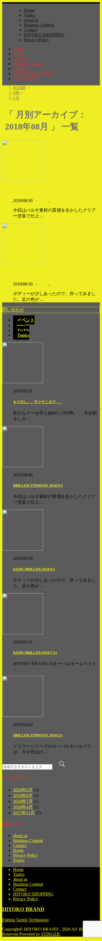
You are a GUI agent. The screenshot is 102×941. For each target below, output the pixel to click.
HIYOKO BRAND (23, 909)
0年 (16, 93)
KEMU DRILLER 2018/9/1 (44, 273)
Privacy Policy (36, 39)
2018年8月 (23, 795)
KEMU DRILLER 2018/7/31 (35, 653)
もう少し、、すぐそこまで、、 (38, 402)
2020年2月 (23, 789)
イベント (26, 320)
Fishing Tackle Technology (25, 920)
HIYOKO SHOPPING (44, 34)
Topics (29, 15)
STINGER (50, 934)
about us (31, 20)
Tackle (43, 200)
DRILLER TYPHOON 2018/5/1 (38, 735)
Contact (30, 30)
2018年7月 (23, 801)
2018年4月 (23, 807)
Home (29, 10)
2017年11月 (24, 812)
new (54, 200)
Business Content (39, 25)
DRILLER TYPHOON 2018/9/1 (50, 190)
